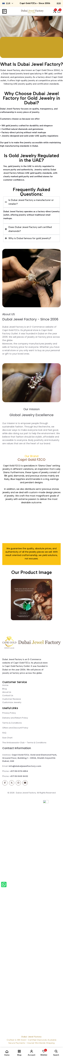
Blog (4, 688)
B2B (59, 3)
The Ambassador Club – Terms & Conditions (24, 742)
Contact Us (7, 695)
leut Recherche (42, 426)
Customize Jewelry (11, 702)
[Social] (4, 782)
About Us (6, 692)
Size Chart (7, 737)
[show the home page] (31, 643)
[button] (54, 11)
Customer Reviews (11, 699)
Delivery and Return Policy (15, 717)
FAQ (4, 732)
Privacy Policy (9, 712)
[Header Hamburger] (4, 11)
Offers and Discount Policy (15, 727)
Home (5, 685)
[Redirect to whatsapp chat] (4, 885)
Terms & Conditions (12, 722)
